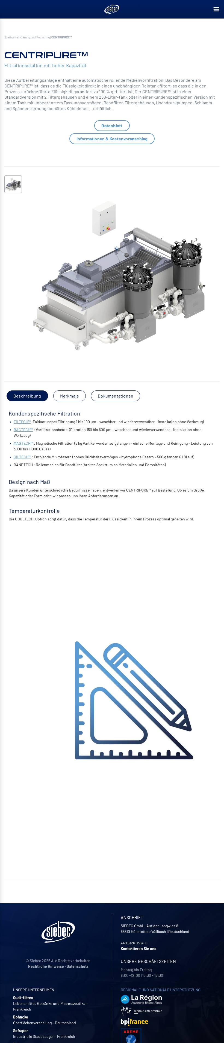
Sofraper (20, 1030)
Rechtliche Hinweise (46, 966)
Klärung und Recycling (35, 37)
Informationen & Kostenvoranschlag (112, 138)
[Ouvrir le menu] (216, 9)
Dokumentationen (115, 395)
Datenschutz (77, 966)
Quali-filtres (23, 997)
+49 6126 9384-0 (134, 943)
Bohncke (20, 1017)
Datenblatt (111, 125)
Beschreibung (27, 395)
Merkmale (69, 395)
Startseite (11, 37)
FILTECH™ (22, 421)
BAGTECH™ (23, 429)
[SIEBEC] (112, 9)
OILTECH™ (22, 456)
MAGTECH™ (23, 443)
